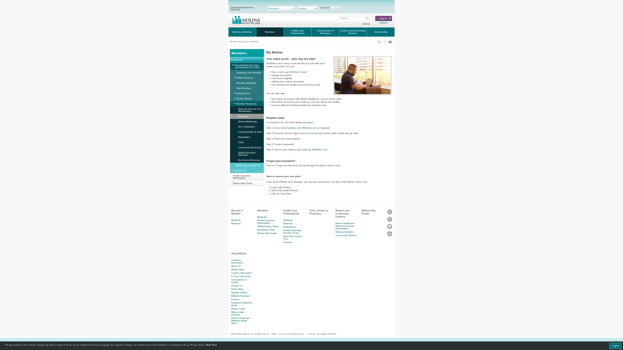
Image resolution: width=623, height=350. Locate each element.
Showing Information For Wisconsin (242, 8)
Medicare (236, 223)
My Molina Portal (266, 229)
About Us (236, 266)
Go (367, 18)
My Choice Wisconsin (249, 160)
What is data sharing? (237, 313)
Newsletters (244, 137)
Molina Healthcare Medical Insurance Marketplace (345, 226)
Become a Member (242, 32)
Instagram (389, 227)
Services (287, 242)
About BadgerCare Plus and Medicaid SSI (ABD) (247, 66)
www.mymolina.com (291, 128)
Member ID (295, 72)
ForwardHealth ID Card (250, 132)
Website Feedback (240, 296)
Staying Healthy (239, 292)
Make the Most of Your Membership (249, 110)
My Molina (243, 116)
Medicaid (237, 59)
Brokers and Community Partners (353, 32)
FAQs (241, 142)
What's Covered (245, 77)
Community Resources (250, 147)
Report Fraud (238, 308)
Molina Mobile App (247, 121)
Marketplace (289, 227)
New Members (244, 88)
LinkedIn (389, 235)
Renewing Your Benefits (249, 72)
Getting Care (243, 93)
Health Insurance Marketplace (241, 176)
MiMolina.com (309, 128)
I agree (615, 345)
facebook (389, 213)
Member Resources (239, 42)
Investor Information (241, 273)
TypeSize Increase (338, 8)
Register (383, 22)
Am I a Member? (246, 126)
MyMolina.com (319, 149)
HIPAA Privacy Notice (268, 226)
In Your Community (241, 276)
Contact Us (240, 170)
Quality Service (244, 98)
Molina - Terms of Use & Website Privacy (288, 334)
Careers (235, 299)
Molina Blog (237, 289)
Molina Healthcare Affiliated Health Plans (240, 321)
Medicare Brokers (345, 232)
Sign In (383, 18)
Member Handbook (246, 83)
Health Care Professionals (298, 32)
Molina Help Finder (242, 183)
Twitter (389, 220)
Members (270, 32)
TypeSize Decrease (333, 8)
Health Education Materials (247, 153)
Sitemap (366, 24)
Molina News (237, 269)
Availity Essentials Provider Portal (292, 231)
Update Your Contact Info (248, 165)
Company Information (237, 261)
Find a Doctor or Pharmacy (325, 32)
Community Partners (346, 235)
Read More (211, 344)
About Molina (381, 32)
